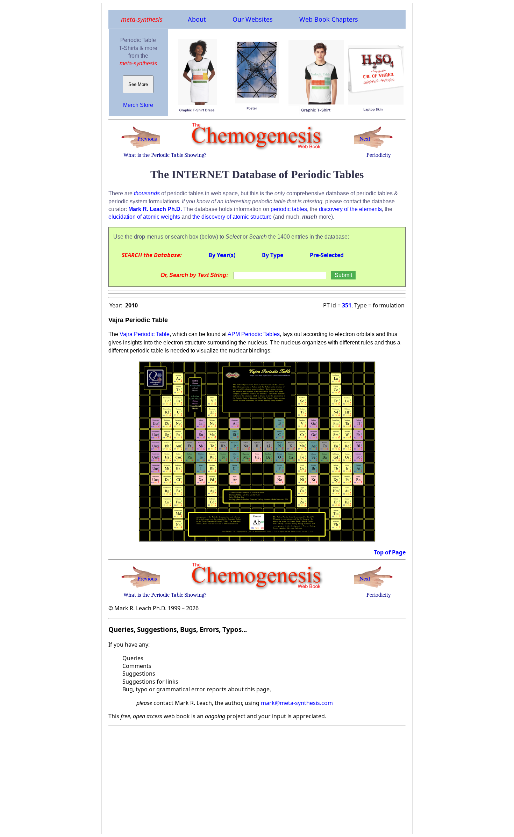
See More (138, 84)
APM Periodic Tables (254, 334)
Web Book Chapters (328, 19)
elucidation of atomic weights (144, 217)
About (197, 19)
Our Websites (253, 19)
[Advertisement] (257, 778)
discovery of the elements (350, 209)
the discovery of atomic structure (232, 217)
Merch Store (138, 105)
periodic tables (289, 209)
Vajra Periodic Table (145, 334)
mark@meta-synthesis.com (297, 703)
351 (346, 305)
